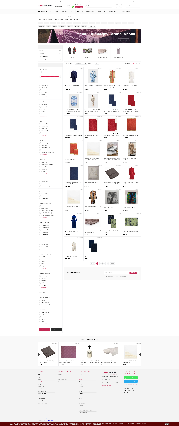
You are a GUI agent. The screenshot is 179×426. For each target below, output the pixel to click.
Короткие (70, 26)
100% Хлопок (45, 147)
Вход (132, 1)
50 (43, 321)
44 (42, 314)
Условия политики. (97, 424)
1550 (43, 256)
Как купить (60, 1)
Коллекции (81, 400)
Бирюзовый (44, 130)
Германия (104, 23)
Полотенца (42, 53)
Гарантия (81, 405)
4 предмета (44, 232)
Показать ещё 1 (43, 236)
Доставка (66, 1)
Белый (44, 128)
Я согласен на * (117, 276)
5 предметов (45, 234)
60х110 (43, 278)
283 (60, 50)
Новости (81, 1)
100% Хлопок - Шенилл (47, 152)
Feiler (63, 23)
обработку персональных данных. (120, 276)
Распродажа (45, 302)
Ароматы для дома (42, 391)
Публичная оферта (83, 412)
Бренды (55, 1)
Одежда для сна (41, 386)
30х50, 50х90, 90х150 (46, 212)
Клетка (44, 166)
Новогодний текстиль (42, 400)
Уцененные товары (62, 384)
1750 (43, 259)
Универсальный (45, 312)
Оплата (71, 1)
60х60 (43, 280)
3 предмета (45, 229)
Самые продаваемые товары (89, 339)
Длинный (44, 198)
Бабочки (44, 162)
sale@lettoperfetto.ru (133, 384)
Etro (59, 23)
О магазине (45, 1)
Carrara (44, 94)
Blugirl (43, 90)
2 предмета (45, 227)
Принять (167, 424)
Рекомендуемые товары (63, 381)
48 (43, 319)
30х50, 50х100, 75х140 (47, 210)
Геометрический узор (47, 164)
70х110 (43, 285)
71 (60, 56)
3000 (43, 263)
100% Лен (44, 143)
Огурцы (43, 171)
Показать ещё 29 (43, 154)
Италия (48, 26)
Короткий (44, 193)
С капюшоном (45, 186)
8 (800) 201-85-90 (77, 4)
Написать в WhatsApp (132, 377)
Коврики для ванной (44, 56)
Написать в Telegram (131, 381)
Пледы (39, 379)
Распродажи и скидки (62, 377)
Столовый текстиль (42, 388)
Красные (77, 26)
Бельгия (44, 104)
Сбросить (56, 329)
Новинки (60, 374)
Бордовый (44, 133)
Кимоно (55, 26)
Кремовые (84, 26)
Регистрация (137, 1)
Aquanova (44, 85)
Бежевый (44, 126)
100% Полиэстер (46, 145)
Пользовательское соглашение (85, 410)
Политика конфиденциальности (85, 407)
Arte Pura (44, 87)
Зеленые (131, 23)
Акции (86, 1)
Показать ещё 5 (43, 116)
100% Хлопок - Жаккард (47, 150)
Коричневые (62, 26)
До (48, 72)
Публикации (81, 415)
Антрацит (44, 123)
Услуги (80, 398)
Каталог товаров (45, 11)
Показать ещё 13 (43, 268)
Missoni (69, 23)
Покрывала (40, 377)
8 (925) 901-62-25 (130, 374)
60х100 (40, 23)
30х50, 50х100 (45, 208)
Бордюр (44, 244)
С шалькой (45, 183)
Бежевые (92, 23)
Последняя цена (45, 304)
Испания (44, 111)
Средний (44, 196)
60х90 (43, 282)
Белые (97, 23)
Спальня (39, 374)
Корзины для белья (44, 59)
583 (60, 53)
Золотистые (41, 26)
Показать (44, 329)
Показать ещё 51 (43, 97)
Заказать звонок (79, 7)
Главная (39, 1)
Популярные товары (62, 379)
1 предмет (45, 225)
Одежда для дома (41, 384)
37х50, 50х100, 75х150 (47, 215)
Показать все (92, 26)
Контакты (76, 1)
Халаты (41, 50)
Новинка (44, 300)
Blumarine (53, 23)
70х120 (46, 23)
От (40, 72)
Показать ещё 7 (43, 287)
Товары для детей (41, 398)
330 (43, 266)
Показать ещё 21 (43, 135)
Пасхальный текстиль (42, 403)
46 (43, 317)
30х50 (43, 206)
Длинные (118, 23)
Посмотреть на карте (106, 385)
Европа (124, 23)
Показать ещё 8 (43, 173)
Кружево (44, 169)
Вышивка (44, 246)
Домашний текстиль (42, 393)
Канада (43, 113)
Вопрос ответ (82, 403)
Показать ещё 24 (43, 324)
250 (43, 261)
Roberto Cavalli (76, 23)
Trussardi (85, 23)
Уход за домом (41, 396)
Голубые (111, 23)
